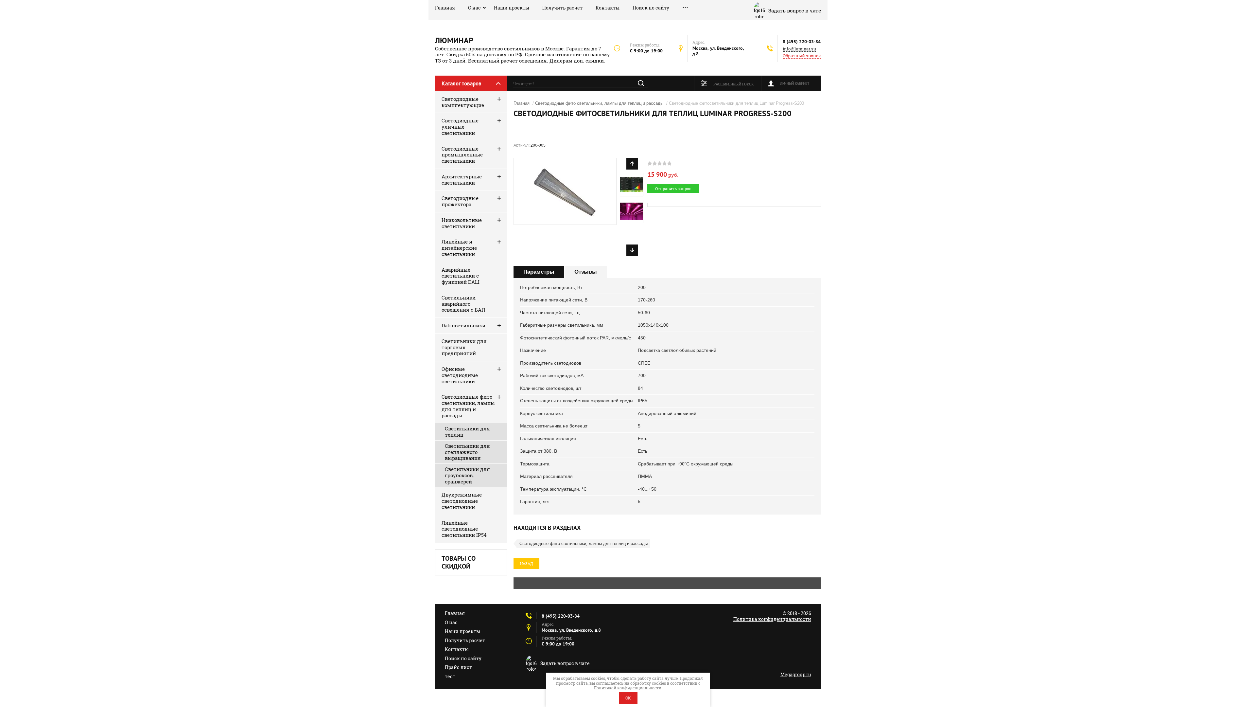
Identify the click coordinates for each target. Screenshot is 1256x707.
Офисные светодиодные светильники (460, 375)
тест (450, 676)
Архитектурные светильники (462, 179)
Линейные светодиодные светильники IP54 (464, 528)
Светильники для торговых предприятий (464, 347)
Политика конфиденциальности (772, 619)
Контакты (607, 8)
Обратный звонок (802, 56)
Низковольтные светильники (462, 223)
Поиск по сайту (651, 8)
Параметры (538, 272)
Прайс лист (458, 667)
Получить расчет (562, 8)
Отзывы (585, 272)
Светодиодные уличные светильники (460, 126)
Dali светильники (463, 325)
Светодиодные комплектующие (463, 102)
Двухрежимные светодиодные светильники (462, 500)
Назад (526, 563)
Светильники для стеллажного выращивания (467, 452)
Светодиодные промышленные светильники (462, 154)
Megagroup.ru (795, 674)
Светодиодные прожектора (460, 201)
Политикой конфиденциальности (627, 687)
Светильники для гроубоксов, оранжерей (467, 475)
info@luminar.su (799, 49)
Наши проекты (511, 8)
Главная (445, 8)
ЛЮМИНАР (454, 40)
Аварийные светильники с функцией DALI (461, 275)
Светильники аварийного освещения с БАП (463, 303)
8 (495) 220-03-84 (802, 42)
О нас (474, 8)
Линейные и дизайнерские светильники (459, 247)
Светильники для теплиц (467, 431)
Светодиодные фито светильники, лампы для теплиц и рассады (468, 405)
